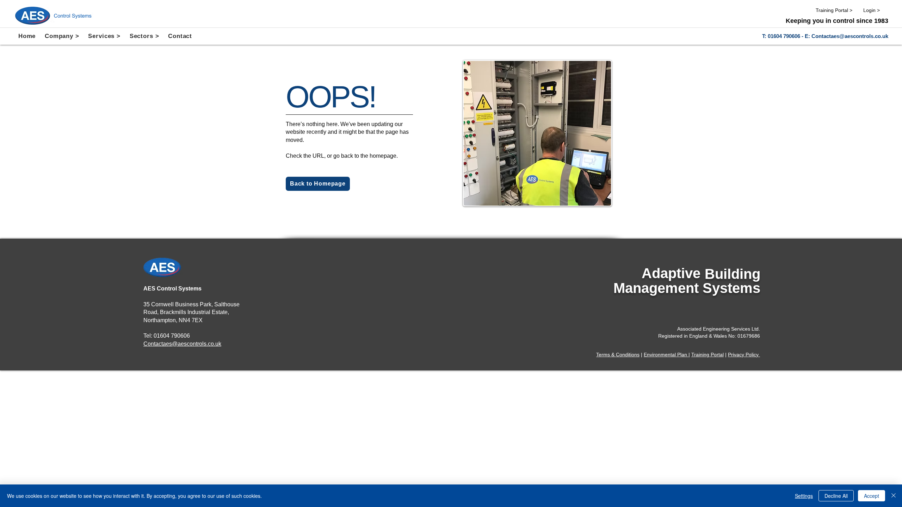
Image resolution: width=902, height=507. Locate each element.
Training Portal (707, 354)
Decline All (836, 495)
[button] (62, 36)
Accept (871, 495)
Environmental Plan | (667, 354)
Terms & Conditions (618, 354)
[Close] (893, 495)
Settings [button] (804, 495)
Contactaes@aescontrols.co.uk (849, 36)
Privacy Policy (744, 354)
